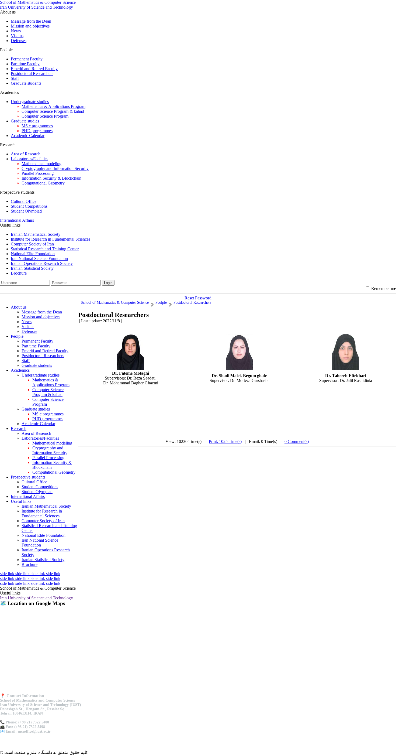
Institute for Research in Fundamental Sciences (50, 239)
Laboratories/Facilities (29, 158)
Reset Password (198, 298)
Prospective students (28, 477)
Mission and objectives (30, 26)
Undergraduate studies (30, 101)
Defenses (18, 40)
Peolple (17, 336)
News (16, 31)
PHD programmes (37, 130)
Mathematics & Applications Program (53, 106)
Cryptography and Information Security (55, 168)
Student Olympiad (26, 211)
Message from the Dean (31, 21)
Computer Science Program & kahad (53, 111)
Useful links (21, 501)
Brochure (19, 273)
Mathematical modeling (41, 163)
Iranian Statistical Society (32, 268)
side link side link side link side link (30, 573)
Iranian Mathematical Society (35, 234)
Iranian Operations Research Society (42, 263)
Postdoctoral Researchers (32, 73)
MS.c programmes (37, 126)
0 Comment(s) (296, 441)
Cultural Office (23, 201)
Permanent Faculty (27, 59)
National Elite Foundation (33, 253)
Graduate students (26, 83)
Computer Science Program (45, 116)
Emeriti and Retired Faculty (34, 68)
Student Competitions (29, 206)
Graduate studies (25, 121)
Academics (20, 370)
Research (18, 428)
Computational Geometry (43, 183)
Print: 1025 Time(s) (225, 441)
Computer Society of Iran (32, 244)
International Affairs (17, 220)
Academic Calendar (27, 135)
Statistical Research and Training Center (45, 249)
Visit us (17, 35)
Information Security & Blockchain (51, 178)
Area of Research (25, 154)
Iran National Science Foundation (39, 258)
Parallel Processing (38, 173)
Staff (15, 78)
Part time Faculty (25, 64)
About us (18, 307)
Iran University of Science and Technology (36, 598)
